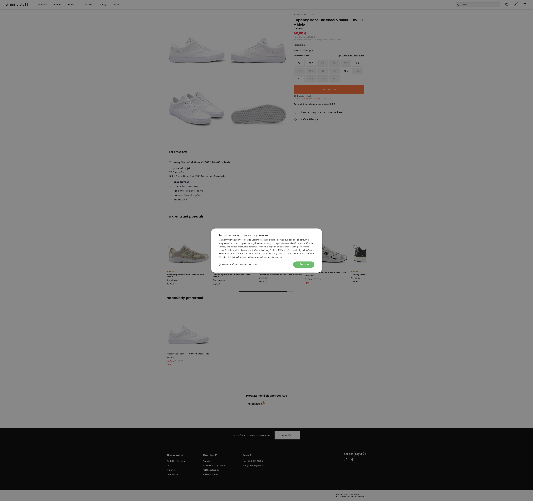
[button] (238, 264)
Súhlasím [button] (303, 264)
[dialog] (266, 250)
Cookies (273, 250)
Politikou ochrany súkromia (249, 250)
